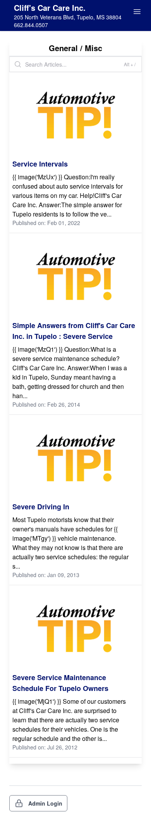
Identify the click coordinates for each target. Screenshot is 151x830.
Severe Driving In (40, 507)
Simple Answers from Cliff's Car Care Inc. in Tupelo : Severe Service (73, 330)
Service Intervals (40, 164)
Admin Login (45, 803)
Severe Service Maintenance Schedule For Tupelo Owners (60, 682)
